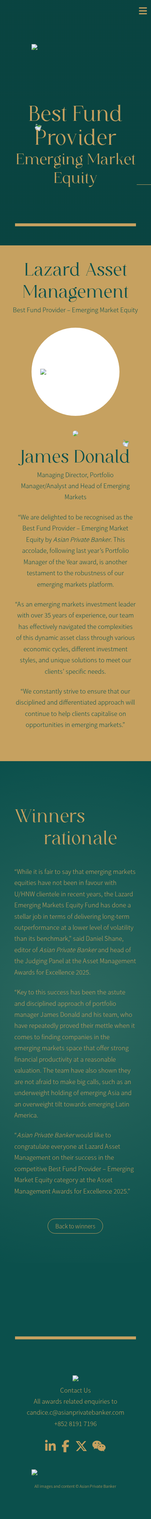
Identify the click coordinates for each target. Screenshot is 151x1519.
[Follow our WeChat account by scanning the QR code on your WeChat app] (99, 1448)
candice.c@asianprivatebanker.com (75, 1412)
